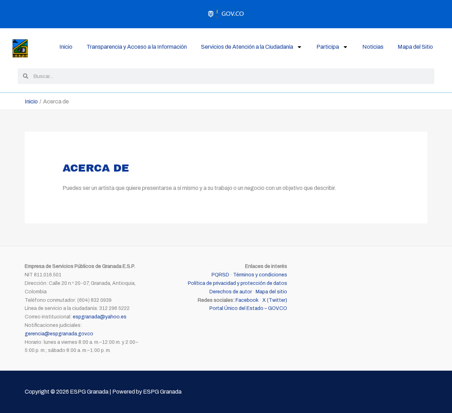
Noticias (372, 47)
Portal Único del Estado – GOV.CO (248, 308)
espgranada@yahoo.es (99, 316)
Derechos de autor (230, 291)
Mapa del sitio (271, 291)
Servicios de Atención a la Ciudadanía (247, 47)
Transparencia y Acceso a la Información (137, 47)
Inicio (65, 47)
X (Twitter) (274, 300)
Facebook (247, 300)
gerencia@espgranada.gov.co (59, 333)
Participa (327, 47)
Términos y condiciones (260, 274)
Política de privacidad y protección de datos (237, 283)
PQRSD (220, 274)
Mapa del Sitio (415, 47)
